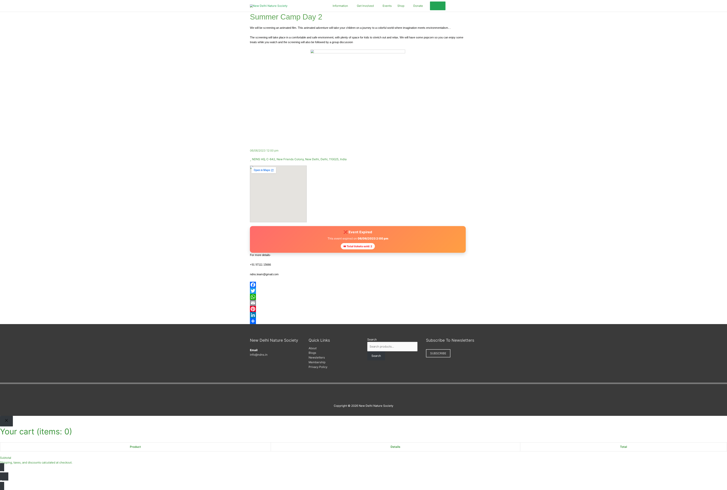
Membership (317, 362)
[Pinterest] (363, 309)
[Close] (6, 421)
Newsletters (317, 357)
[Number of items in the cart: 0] (437, 6)
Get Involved (365, 6)
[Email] (363, 303)
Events (387, 6)
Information (340, 6)
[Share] (363, 321)
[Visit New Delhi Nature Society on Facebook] (450, 5)
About (313, 348)
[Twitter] (363, 291)
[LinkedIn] (363, 315)
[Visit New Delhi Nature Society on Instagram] (463, 5)
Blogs (312, 353)
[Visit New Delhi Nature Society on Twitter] (457, 5)
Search (372, 339)
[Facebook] (363, 285)
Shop (400, 6)
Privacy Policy (318, 367)
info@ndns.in (259, 354)
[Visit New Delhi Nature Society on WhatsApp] (470, 5)
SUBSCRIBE (438, 353)
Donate (418, 6)
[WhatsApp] (363, 297)
